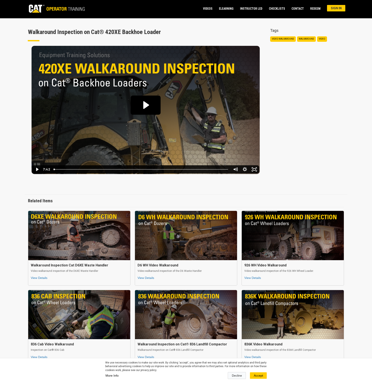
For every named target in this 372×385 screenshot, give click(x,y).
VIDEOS (207, 8)
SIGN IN (336, 8)
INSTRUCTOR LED (251, 8)
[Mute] (235, 169)
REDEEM (315, 8)
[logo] (55, 8)
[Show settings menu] (245, 169)
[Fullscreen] (254, 169)
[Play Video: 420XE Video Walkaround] (145, 105)
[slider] (141, 169)
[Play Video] (37, 169)
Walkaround (306, 39)
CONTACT (297, 8)
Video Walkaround (283, 39)
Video (322, 39)
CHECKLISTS (277, 8)
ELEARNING (226, 8)
